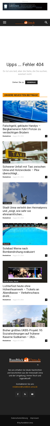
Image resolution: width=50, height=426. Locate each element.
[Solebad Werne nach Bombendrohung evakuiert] (25, 234)
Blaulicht (6, 121)
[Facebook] (18, 394)
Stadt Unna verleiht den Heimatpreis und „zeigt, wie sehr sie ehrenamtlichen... (25, 211)
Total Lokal (7, 203)
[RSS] (25, 394)
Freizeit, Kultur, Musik (10, 281)
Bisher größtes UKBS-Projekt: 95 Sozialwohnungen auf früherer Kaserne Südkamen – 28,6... (22, 334)
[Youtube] (32, 394)
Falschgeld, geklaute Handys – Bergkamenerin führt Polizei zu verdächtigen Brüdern (22, 129)
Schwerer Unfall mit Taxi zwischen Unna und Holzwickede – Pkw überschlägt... (24, 170)
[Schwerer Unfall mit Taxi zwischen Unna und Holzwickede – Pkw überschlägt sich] (25, 152)
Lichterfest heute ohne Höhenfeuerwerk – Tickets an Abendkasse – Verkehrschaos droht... (21, 291)
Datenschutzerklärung (19, 418)
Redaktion (7, 136)
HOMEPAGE (31, 82)
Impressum (34, 418)
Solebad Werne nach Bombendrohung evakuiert (19, 250)
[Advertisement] (25, 40)
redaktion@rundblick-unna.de (25, 386)
